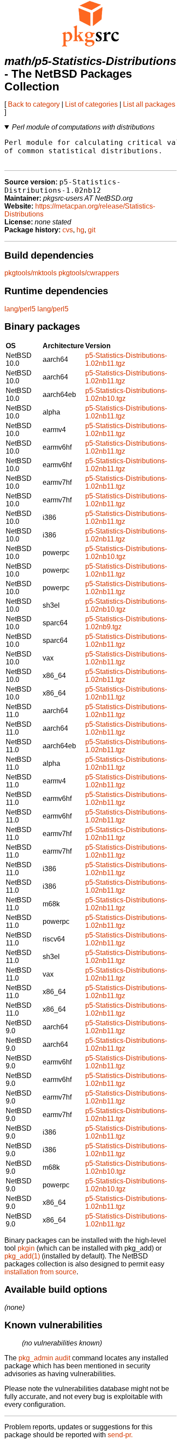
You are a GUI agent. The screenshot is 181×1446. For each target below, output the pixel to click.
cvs (67, 230)
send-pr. (120, 1435)
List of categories (91, 104)
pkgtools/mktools (30, 273)
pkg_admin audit (44, 1358)
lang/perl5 (20, 309)
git (91, 230)
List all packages (149, 104)
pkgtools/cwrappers (88, 273)
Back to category (34, 104)
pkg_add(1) (22, 1256)
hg (80, 230)
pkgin (26, 1248)
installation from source (40, 1272)
